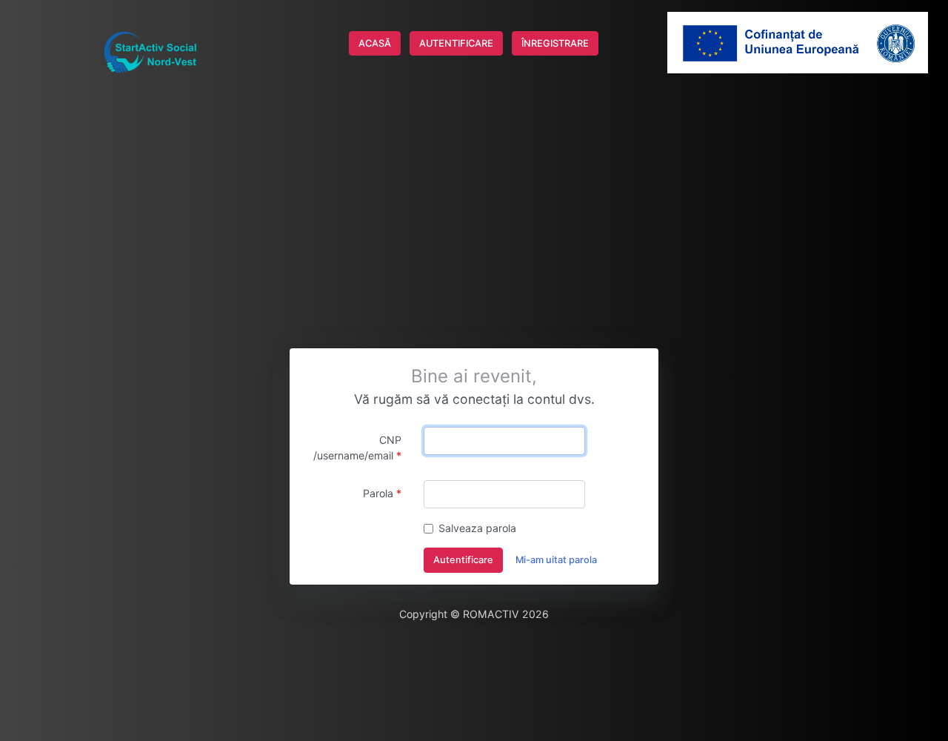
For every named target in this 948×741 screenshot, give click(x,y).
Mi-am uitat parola (556, 559)
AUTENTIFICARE (456, 43)
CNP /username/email (357, 447)
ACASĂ (374, 43)
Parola (378, 493)
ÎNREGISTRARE (555, 43)
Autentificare (463, 559)
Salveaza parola (477, 528)
